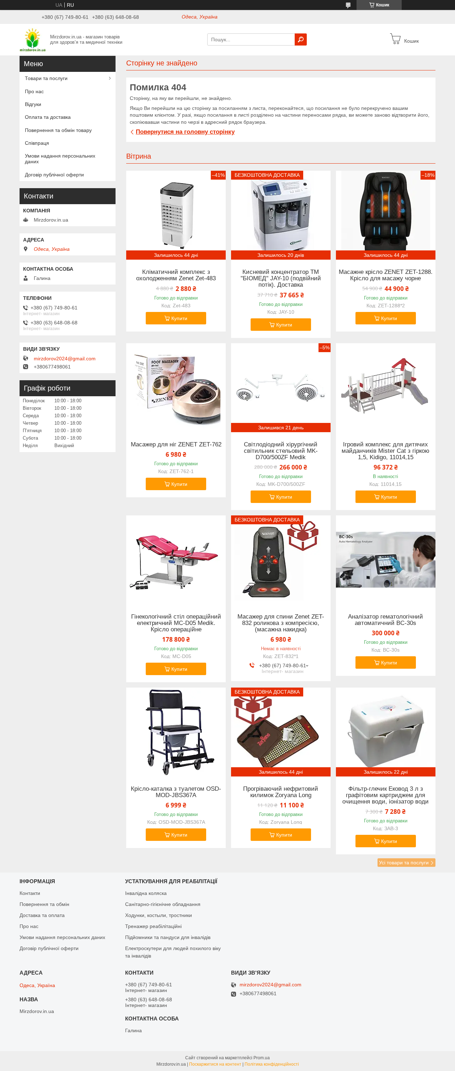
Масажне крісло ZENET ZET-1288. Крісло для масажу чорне (386, 275)
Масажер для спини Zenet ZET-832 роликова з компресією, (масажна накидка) (280, 623)
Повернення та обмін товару (58, 130)
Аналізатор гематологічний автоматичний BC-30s (385, 620)
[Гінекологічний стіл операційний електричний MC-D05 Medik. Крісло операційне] (176, 559)
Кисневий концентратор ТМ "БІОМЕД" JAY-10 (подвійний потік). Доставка (281, 278)
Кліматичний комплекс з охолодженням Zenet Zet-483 (176, 275)
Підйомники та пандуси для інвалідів (167, 937)
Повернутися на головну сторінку (185, 131)
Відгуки (33, 104)
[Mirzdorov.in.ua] (33, 39)
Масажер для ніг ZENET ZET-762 (176, 444)
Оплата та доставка (48, 117)
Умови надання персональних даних (60, 158)
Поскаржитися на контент (215, 1064)
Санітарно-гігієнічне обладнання (162, 904)
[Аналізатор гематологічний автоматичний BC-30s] (385, 559)
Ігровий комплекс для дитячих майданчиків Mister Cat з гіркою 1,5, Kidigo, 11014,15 (385, 451)
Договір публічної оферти (54, 174)
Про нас (34, 91)
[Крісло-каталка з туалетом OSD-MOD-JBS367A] (176, 732)
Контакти (30, 893)
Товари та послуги (46, 78)
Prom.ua (261, 1057)
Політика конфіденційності (272, 1064)
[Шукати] (301, 39)
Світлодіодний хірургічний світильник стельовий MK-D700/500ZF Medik (281, 451)
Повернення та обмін (44, 904)
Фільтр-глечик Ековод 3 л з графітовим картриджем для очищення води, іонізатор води (385, 795)
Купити (179, 318)
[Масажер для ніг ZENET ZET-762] (176, 387)
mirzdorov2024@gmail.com (65, 358)
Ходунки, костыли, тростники (158, 915)
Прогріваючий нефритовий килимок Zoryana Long (280, 792)
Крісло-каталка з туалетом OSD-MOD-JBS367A (176, 792)
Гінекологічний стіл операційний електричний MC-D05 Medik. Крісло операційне (176, 623)
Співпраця (37, 143)
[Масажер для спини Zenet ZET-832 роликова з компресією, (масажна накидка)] (281, 559)
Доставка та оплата (42, 915)
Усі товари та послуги (404, 862)
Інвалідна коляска (146, 893)
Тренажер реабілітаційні (153, 926)
